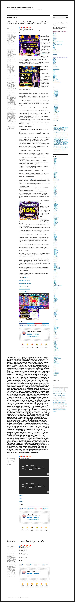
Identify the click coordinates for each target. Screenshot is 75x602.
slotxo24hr (11, 87)
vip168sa (8, 96)
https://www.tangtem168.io (57, 44)
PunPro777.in (9, 570)
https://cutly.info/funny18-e (25, 283)
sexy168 (14, 82)
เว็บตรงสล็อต (14, 121)
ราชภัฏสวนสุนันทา (56, 327)
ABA (7, 34)
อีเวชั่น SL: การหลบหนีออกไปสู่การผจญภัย (20, 8)
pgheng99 (59, 395)
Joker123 (8, 549)
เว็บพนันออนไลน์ (13, 562)
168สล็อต (55, 161)
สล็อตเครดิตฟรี (12, 115)
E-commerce (56, 185)
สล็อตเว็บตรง (9, 458)
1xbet (54, 164)
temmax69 (55, 289)
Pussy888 (12, 72)
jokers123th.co (9, 50)
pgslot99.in (12, 67)
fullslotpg (14, 41)
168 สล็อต (8, 29)
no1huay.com (9, 57)
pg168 (55, 231)
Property (8, 69)
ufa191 (55, 294)
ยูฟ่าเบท (12, 105)
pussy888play (9, 74)
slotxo (54, 43)
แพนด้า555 (8, 128)
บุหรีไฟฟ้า (11, 101)
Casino (8, 39)
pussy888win (9, 75)
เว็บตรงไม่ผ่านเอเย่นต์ (57, 363)
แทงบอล (11, 126)
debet (10, 39)
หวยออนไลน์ (9, 118)
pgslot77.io (12, 66)
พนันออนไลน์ (12, 560)
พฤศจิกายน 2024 (56, 111)
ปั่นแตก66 (8, 102)
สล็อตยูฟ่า (8, 114)
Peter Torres (33, 334)
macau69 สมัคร (56, 217)
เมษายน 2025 (56, 106)
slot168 (13, 86)
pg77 (54, 232)
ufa (54, 293)
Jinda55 (55, 201)
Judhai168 (13, 50)
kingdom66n (9, 51)
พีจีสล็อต (11, 103)
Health (8, 44)
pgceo (55, 234)
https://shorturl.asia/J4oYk (24, 288)
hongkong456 (56, 196)
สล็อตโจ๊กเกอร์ (11, 117)
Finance (11, 41)
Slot (7, 86)
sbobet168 (8, 82)
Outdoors (11, 58)
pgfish (55, 235)
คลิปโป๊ (54, 45)
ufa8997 (55, 297)
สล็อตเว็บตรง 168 (11, 116)
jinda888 (55, 202)
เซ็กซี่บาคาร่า (10, 121)
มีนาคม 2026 (56, 94)
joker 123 (54, 33)
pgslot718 (12, 65)
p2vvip (14, 58)
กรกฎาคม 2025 (56, 103)
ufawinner (13, 95)
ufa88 (54, 296)
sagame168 (55, 265)
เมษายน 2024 (56, 119)
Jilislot (13, 548)
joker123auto (9, 49)
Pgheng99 (55, 236)
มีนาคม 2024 (56, 120)
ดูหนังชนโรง (54, 76)
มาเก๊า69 (9, 105)
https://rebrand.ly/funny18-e (25, 280)
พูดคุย (8, 28)
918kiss (54, 58)
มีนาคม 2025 (56, 107)
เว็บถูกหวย (55, 364)
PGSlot (12, 64)
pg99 (54, 70)
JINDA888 (54, 39)
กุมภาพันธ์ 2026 (56, 95)
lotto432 (8, 54)
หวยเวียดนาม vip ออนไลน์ (57, 358)
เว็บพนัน (12, 460)
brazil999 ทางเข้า (13, 37)
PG (10, 59)
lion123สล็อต (9, 52)
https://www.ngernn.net (57, 81)
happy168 (12, 43)
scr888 (12, 82)
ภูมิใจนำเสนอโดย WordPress (24, 597)
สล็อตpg (8, 113)
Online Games (56, 222)
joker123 (54, 59)
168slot (13, 29)
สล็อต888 (11, 110)
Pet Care (8, 59)
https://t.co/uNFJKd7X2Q (24, 291)
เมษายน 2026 (56, 93)
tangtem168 (9, 90)
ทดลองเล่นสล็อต (13, 98)
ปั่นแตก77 (11, 102)
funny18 (31, 179)
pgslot (43, 53)
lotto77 (11, 54)
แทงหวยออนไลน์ (12, 127)
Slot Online (10, 86)
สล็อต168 (55, 331)
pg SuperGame (13, 60)
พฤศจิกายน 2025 (56, 98)
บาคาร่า (13, 559)
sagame (55, 264)
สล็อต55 (55, 332)
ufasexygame (9, 95)
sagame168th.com (10, 80)
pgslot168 (8, 65)
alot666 (12, 35)
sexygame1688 (13, 85)
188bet (55, 162)
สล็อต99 (12, 112)
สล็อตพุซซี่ (13, 113)
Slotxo (8, 87)
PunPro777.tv (9, 71)
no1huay (12, 56)
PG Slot (12, 59)
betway (14, 36)
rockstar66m (56, 262)
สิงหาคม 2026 (56, 89)
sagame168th (56, 266)
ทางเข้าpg (12, 99)
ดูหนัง (14, 97)
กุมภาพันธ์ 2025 (56, 108)
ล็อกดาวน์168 (12, 106)
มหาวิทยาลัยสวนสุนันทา (10, 104)
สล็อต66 (55, 333)
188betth (55, 163)
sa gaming (54, 61)
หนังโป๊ (14, 117)
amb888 (8, 36)
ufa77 (54, 295)
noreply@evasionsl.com (34, 336)
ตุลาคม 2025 (56, 99)
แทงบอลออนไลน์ (56, 372)
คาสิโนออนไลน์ (9, 559)
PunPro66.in (9, 569)
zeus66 (11, 96)
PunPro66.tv (9, 70)
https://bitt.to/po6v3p (23, 286)
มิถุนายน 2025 (56, 104)
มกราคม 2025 (56, 109)
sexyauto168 (9, 83)
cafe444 (14, 38)
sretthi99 (8, 88)
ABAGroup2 (10, 34)
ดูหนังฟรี (54, 63)
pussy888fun (9, 73)
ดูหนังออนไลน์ (55, 60)
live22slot (8, 53)
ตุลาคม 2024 (56, 112)
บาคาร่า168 (10, 100)
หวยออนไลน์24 (13, 118)
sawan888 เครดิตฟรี (10, 81)
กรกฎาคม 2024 (56, 115)
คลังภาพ (8, 457)
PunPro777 (13, 70)
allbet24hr (8, 35)
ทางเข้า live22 (9, 99)
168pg (11, 29)
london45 (11, 53)
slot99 (20, 498)
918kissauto (9, 33)
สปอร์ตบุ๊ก (55, 329)
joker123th (13, 49)
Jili (11, 548)
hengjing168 (11, 44)
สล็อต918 (13, 111)
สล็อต (10, 129)
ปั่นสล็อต (14, 101)
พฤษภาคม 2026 (56, 92)
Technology (13, 90)
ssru (11, 89)
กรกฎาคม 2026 (56, 90)
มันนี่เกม (55, 324)
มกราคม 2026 (56, 96)
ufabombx (55, 298)
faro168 (8, 41)
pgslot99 (8, 67)
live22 (12, 52)
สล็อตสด (11, 114)
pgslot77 (8, 66)
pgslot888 (54, 49)
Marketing (10, 55)
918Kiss (8, 546)
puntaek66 (13, 71)
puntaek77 (9, 72)
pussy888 (54, 64)
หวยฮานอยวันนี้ (9, 119)
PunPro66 (11, 69)
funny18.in (11, 42)
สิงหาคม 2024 (56, 114)
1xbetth (54, 46)
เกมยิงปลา (12, 120)
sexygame (8, 85)
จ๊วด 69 (12, 97)
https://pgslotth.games (56, 51)
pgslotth (8, 68)
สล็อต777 (8, 110)
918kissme (12, 33)
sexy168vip (55, 272)
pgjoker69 (8, 64)
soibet (14, 87)
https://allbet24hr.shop (57, 50)
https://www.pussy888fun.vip (58, 41)
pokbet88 (11, 68)
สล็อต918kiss (9, 112)
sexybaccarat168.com (10, 84)
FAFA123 (12, 40)
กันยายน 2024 (56, 113)
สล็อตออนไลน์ (11, 561)
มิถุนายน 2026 (56, 91)
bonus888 (8, 37)
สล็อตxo (11, 113)
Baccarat (11, 36)
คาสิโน (14, 96)
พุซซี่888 (13, 103)
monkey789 (9, 56)
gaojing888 (9, 43)
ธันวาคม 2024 (56, 110)
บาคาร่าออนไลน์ (55, 66)
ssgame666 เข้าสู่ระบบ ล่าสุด (58, 285)
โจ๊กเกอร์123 (12, 128)
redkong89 (13, 75)
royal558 (55, 263)
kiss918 (13, 51)
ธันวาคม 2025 (56, 97)
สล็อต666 (55, 334)
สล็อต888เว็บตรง (9, 111)
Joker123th (8, 566)
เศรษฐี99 (8, 126)
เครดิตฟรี (55, 360)
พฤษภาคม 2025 (56, 105)
